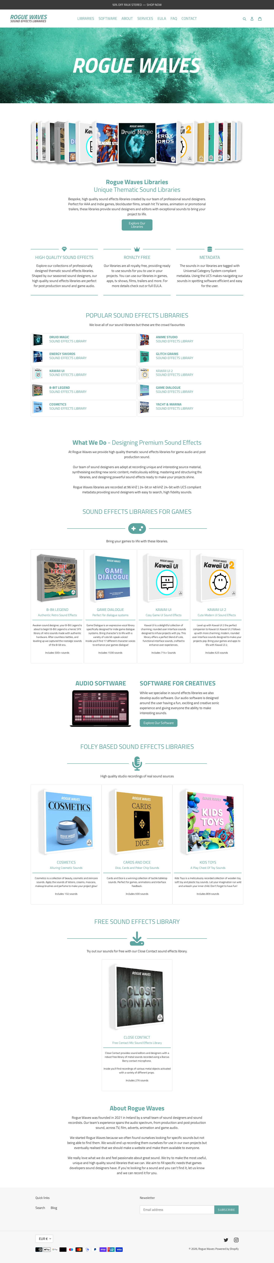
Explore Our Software (159, 722)
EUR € (43, 1238)
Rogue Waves (206, 1249)
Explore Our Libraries (137, 225)
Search (40, 1207)
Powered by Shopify (227, 1249)
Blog (54, 1207)
